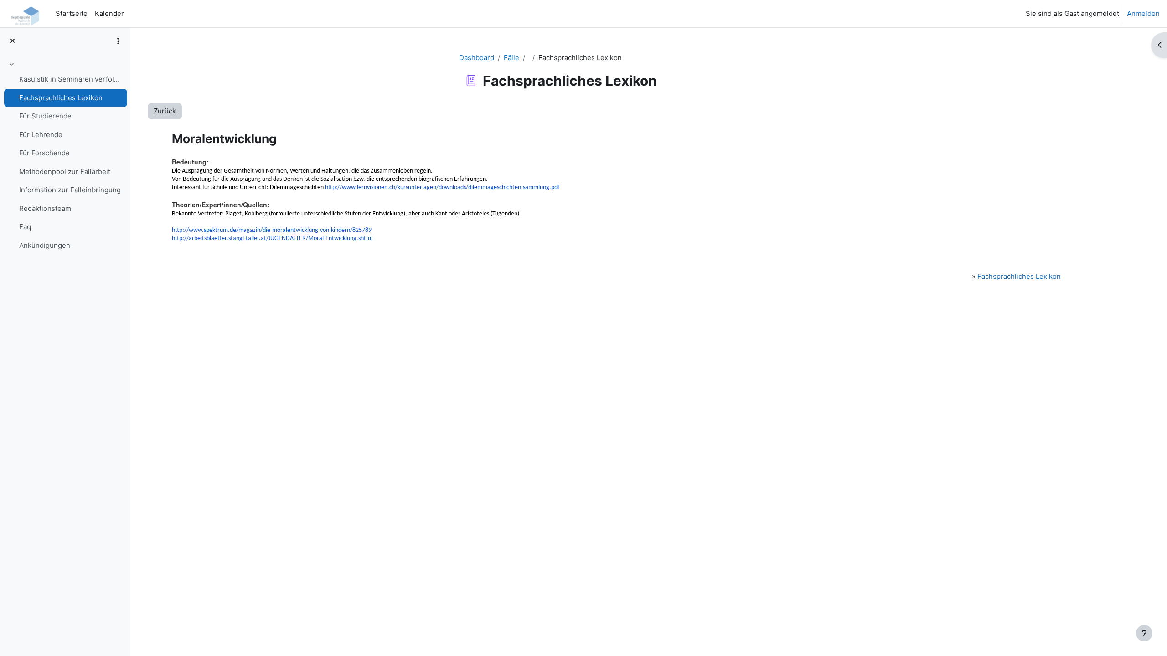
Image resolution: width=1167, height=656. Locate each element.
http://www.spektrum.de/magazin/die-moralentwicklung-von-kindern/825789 (272, 230)
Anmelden (1143, 13)
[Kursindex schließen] (12, 41)
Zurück (165, 111)
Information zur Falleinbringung (70, 189)
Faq (25, 226)
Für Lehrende (40, 134)
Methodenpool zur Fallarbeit (64, 171)
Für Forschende (44, 153)
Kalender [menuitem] (109, 13)
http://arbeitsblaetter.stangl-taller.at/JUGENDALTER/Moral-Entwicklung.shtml (272, 238)
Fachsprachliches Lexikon (61, 97)
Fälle (511, 57)
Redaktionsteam (45, 208)
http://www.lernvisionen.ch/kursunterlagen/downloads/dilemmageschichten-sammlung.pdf (442, 187)
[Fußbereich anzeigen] (1144, 633)
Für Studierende (45, 116)
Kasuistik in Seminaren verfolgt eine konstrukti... (71, 79)
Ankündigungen (44, 245)
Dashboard (476, 57)
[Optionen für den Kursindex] (118, 41)
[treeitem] (65, 156)
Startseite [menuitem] (72, 13)
